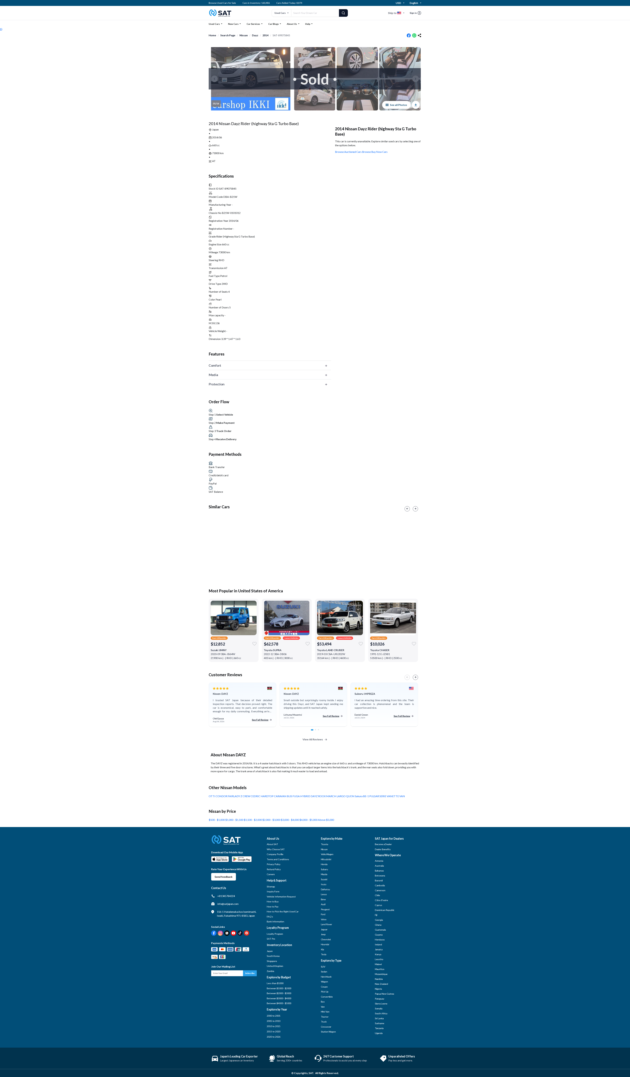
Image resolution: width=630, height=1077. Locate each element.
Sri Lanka (379, 1018)
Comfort (215, 365)
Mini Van (325, 1011)
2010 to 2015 (273, 1026)
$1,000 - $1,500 (234, 819)
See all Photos (398, 104)
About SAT (272, 844)
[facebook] (409, 35)
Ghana (378, 924)
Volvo (323, 919)
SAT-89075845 (281, 35)
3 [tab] (320, 731)
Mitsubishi (326, 859)
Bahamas (379, 870)
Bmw (323, 899)
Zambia (270, 971)
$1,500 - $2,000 (253, 819)
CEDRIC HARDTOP (262, 796)
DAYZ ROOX (318, 796)
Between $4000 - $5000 (279, 1003)
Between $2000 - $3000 (279, 993)
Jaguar (324, 929)
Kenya (378, 954)
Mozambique (381, 974)
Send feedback (223, 876)
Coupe (324, 986)
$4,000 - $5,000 (308, 819)
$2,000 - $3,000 (271, 819)
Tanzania (379, 1028)
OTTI (212, 796)
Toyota (324, 844)
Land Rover (326, 924)
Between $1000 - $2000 (279, 988)
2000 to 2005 (273, 1015)
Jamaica (379, 949)
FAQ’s (270, 916)
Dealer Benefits (383, 849)
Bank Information (275, 921)
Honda (324, 864)
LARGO (341, 796)
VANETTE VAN (396, 796)
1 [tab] (313, 731)
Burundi (379, 880)
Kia (322, 949)
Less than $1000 (275, 983)
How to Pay (272, 906)
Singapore (272, 961)
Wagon (324, 981)
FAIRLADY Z (235, 796)
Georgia (379, 919)
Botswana (380, 875)
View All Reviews (313, 739)
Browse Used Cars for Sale (222, 2)
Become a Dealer (383, 844)
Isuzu (323, 884)
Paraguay (379, 998)
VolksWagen (327, 854)
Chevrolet (326, 939)
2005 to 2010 (273, 1021)
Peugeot (325, 909)
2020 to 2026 (273, 1036)
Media (213, 375)
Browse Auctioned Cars (348, 151)
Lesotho (379, 959)
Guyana (379, 934)
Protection (216, 384)
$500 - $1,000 (217, 819)
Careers (271, 874)
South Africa (381, 1013)
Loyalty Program (275, 933)
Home (212, 35)
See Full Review (260, 719)
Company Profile (275, 854)
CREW (247, 796)
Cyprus (378, 905)
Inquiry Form (273, 891)
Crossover (326, 1026)
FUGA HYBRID (302, 796)
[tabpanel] (242, 704)
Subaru (324, 869)
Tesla (323, 954)
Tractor (324, 1016)
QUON (350, 796)
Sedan (324, 971)
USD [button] (398, 2)
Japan (270, 951)
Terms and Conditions (278, 859)
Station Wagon (328, 1031)
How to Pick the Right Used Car (283, 911)
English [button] (414, 2)
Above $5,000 (326, 819)
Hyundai (325, 944)
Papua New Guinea (384, 993)
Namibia (379, 979)
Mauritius (379, 969)
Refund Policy (274, 869)
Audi (323, 904)
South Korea (273, 956)
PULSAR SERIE (378, 796)
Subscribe (250, 973)
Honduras (380, 939)
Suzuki (324, 879)
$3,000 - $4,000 (290, 819)
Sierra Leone (381, 1003)
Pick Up (324, 991)
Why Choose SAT (276, 849)
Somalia (378, 1008)
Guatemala (380, 929)
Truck (324, 1021)
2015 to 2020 (273, 1031)
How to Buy (273, 901)
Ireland (378, 944)
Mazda (324, 874)
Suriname (379, 1023)
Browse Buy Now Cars (375, 151)
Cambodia (380, 885)
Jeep (323, 934)
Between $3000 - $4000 (279, 998)
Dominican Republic (384, 910)
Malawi (378, 964)
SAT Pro (271, 938)
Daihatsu (325, 889)
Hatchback (326, 976)
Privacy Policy (273, 864)
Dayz (255, 35)
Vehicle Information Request (281, 896)
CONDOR (222, 796)
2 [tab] (317, 731)
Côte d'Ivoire (381, 900)
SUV (323, 966)
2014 (265, 35)
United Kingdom (275, 966)
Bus (323, 1001)
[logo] (226, 842)
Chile (377, 895)
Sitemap (271, 886)
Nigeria (378, 988)
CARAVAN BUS (283, 796)
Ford (323, 914)
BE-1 (366, 796)
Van (323, 1006)
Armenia (379, 860)
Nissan (244, 35)
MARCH (331, 796)
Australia (379, 865)
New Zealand (381, 983)
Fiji (376, 915)
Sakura (359, 796)
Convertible (327, 996)
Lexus (324, 894)
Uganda (379, 1033)
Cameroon (380, 890)
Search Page (227, 35)
